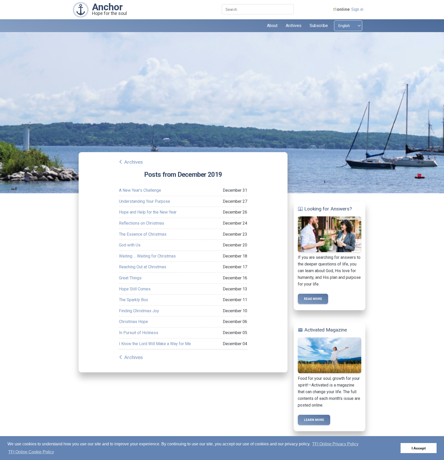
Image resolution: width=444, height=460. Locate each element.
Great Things (130, 277)
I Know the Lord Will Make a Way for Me (155, 343)
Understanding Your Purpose (144, 201)
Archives (133, 162)
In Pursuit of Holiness (138, 332)
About (272, 25)
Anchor (107, 7)
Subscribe (319, 25)
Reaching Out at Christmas (142, 266)
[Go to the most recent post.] (81, 9)
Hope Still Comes (135, 289)
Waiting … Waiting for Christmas (147, 256)
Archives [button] (293, 25)
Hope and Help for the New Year (148, 212)
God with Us (130, 245)
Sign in (357, 9)
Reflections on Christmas (141, 223)
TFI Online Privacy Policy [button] (335, 444)
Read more (313, 299)
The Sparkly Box (133, 299)
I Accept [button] (419, 448)
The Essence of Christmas (142, 234)
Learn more (314, 420)
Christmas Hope (133, 321)
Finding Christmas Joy (139, 310)
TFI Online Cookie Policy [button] (31, 452)
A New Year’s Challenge (140, 190)
